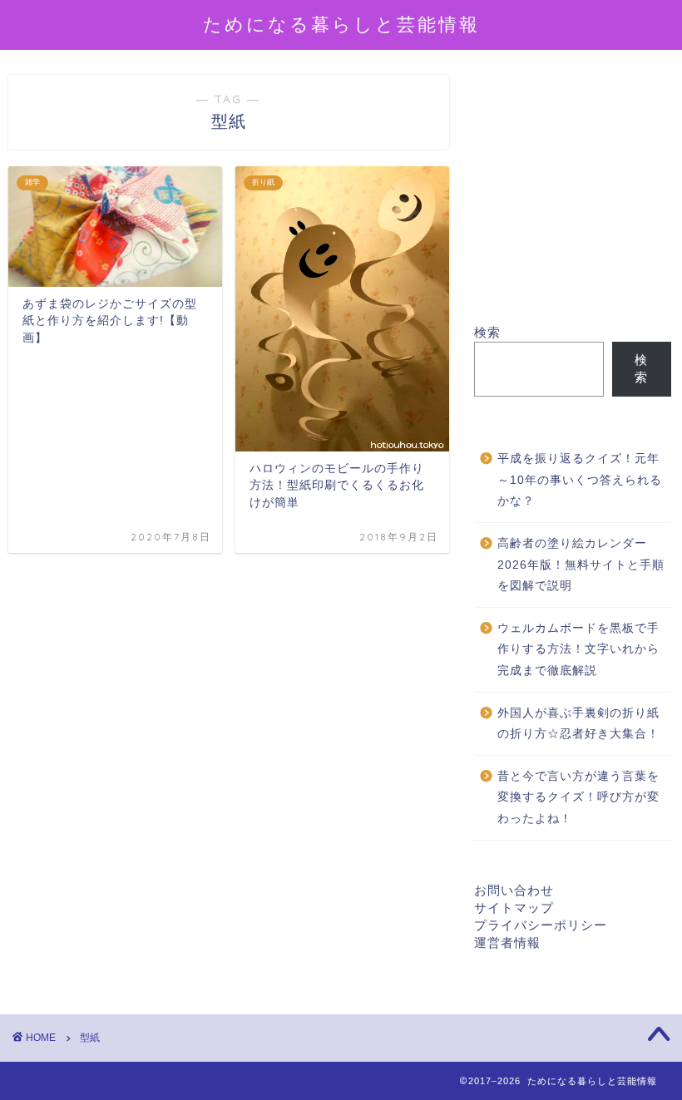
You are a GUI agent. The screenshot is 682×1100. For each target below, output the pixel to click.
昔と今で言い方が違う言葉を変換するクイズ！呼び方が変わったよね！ (578, 797)
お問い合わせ (514, 890)
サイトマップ (514, 907)
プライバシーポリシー (540, 925)
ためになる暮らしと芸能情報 (341, 23)
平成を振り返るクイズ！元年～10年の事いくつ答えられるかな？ (579, 479)
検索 (487, 332)
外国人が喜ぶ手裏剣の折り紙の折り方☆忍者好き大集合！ (578, 724)
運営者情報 (507, 942)
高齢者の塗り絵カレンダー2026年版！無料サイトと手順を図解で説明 (581, 564)
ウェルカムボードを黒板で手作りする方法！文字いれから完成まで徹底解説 (578, 649)
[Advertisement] (572, 199)
